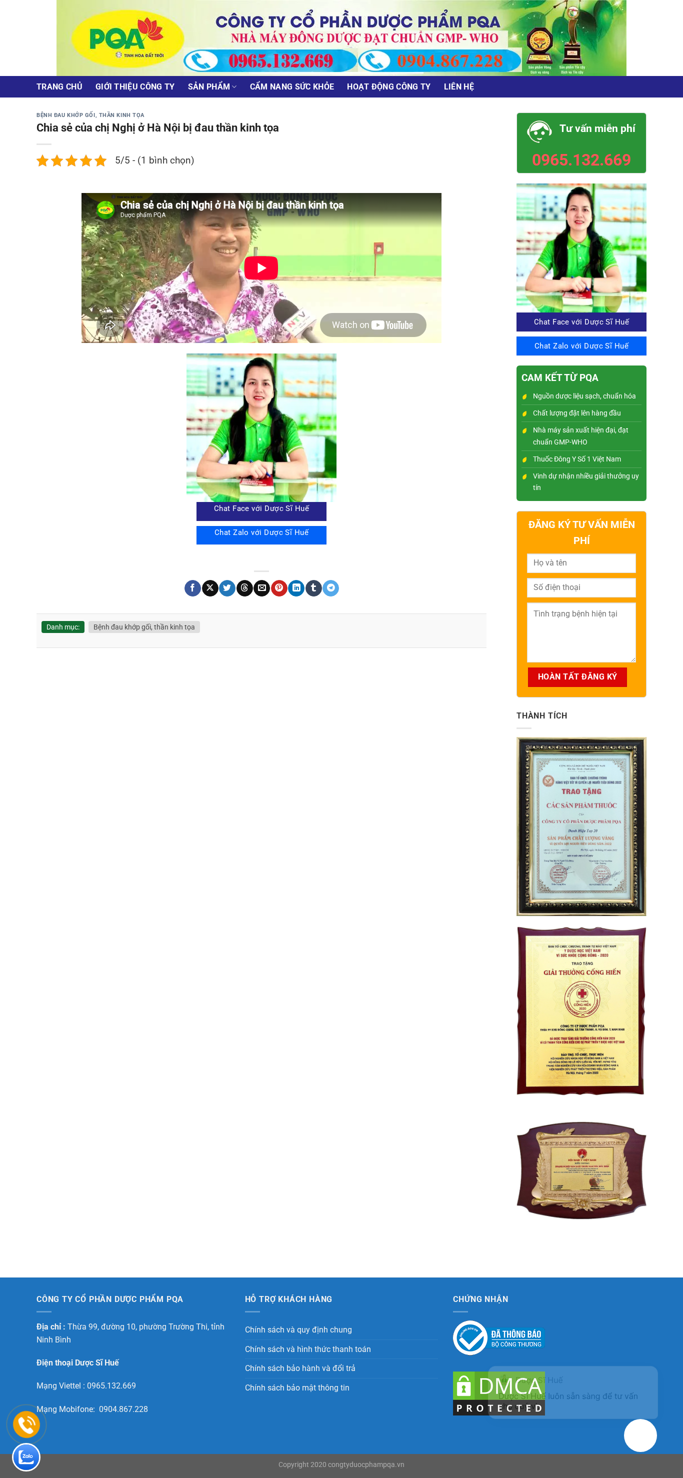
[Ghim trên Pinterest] (279, 588)
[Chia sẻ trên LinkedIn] (296, 588)
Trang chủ (59, 87)
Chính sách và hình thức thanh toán (308, 1349)
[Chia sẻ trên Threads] (244, 588)
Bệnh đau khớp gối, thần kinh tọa (90, 115)
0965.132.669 (581, 160)
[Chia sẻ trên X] (210, 588)
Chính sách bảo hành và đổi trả (300, 1368)
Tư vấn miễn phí (598, 128)
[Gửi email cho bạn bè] (262, 588)
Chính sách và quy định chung (298, 1329)
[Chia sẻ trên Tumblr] (314, 588)
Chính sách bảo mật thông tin (297, 1387)
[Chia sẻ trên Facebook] (192, 588)
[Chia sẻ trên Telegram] (330, 588)
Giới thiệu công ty (135, 87)
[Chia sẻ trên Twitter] (227, 588)
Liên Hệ (459, 87)
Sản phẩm (209, 87)
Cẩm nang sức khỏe (292, 87)
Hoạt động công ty (388, 87)
